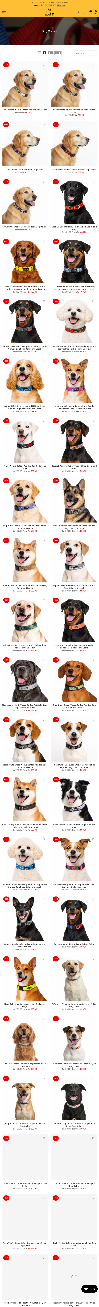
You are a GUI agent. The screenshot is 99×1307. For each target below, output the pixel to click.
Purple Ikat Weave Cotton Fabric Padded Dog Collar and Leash (24, 527)
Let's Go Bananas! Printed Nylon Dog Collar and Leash (74, 228)
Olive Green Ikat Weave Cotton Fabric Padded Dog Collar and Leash (25, 646)
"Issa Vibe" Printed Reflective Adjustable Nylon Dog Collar (24, 1244)
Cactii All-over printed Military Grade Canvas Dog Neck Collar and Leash (74, 885)
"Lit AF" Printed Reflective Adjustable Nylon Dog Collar (25, 1184)
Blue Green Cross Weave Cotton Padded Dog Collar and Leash (74, 706)
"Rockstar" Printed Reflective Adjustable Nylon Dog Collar (74, 1065)
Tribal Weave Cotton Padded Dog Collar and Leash (25, 467)
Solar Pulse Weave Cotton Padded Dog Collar (74, 169)
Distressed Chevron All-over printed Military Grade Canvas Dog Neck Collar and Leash (74, 288)
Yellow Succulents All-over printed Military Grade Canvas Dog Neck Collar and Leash (25, 288)
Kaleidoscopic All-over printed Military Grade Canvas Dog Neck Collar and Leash (74, 347)
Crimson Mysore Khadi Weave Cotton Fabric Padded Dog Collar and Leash (74, 646)
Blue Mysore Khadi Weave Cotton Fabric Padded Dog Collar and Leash (25, 706)
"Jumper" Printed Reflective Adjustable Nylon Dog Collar (74, 1184)
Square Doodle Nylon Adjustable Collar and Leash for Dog (24, 945)
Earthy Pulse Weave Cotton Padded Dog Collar (25, 110)
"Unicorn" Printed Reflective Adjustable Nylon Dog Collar (25, 1065)
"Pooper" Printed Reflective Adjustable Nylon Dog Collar (25, 1124)
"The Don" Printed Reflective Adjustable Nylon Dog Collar (25, 1304)
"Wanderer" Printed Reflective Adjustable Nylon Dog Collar (74, 1005)
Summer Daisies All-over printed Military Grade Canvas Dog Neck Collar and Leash (25, 885)
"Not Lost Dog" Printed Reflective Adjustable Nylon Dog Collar (74, 1124)
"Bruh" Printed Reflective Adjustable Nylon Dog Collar (74, 1244)
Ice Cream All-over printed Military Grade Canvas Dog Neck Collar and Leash (74, 407)
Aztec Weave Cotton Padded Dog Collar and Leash (74, 826)
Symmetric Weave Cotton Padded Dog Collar (24, 227)
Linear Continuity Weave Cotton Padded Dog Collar (74, 111)
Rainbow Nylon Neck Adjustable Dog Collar (74, 944)
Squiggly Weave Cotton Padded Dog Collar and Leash (74, 467)
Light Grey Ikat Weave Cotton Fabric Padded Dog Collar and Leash (74, 586)
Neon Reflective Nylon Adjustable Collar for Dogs (24, 1005)
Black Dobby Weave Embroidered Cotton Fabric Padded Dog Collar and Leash (24, 826)
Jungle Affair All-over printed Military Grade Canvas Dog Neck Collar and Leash (25, 407)
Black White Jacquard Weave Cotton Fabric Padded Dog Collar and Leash (74, 766)
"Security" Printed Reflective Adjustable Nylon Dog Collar (74, 1304)
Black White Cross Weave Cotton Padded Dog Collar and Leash (25, 766)
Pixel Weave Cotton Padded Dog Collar (24, 169)
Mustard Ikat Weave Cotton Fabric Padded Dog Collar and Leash (24, 586)
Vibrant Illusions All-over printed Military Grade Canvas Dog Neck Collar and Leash (25, 347)
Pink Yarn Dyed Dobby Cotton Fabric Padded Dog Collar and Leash (74, 527)
